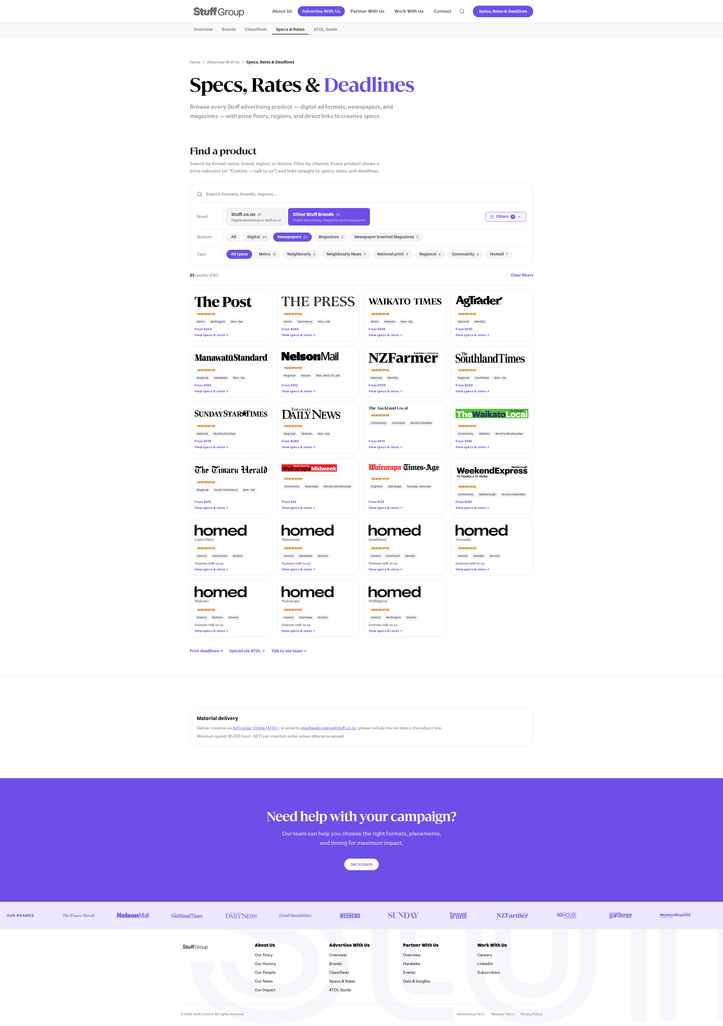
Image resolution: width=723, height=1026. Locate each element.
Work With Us (409, 11)
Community (465, 254)
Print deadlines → (206, 651)
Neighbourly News (346, 254)
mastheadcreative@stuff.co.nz (328, 728)
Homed (499, 254)
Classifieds (256, 29)
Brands (229, 29)
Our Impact (265, 990)
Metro (267, 254)
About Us (282, 11)
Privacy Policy (531, 1014)
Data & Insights (416, 981)
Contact (442, 11)
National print (392, 254)
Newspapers (292, 237)
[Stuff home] (219, 11)
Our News (264, 981)
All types (239, 254)
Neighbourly (301, 254)
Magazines (331, 237)
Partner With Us (367, 11)
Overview (203, 29)
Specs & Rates (290, 29)
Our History (265, 963)
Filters (505, 216)
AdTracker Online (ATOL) (256, 728)
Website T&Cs (502, 1014)
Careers (484, 955)
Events (409, 972)
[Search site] (462, 11)
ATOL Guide (325, 29)
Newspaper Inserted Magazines (386, 237)
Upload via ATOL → (247, 651)
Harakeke (411, 963)
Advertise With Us (321, 11)
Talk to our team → (288, 651)
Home (195, 62)
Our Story (264, 955)
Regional (430, 254)
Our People (265, 972)
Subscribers (509, 972)
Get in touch (361, 864)
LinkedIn (506, 963)
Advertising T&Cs (471, 1014)
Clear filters (522, 275)
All (233, 237)
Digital (256, 237)
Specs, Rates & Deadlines (503, 11)
